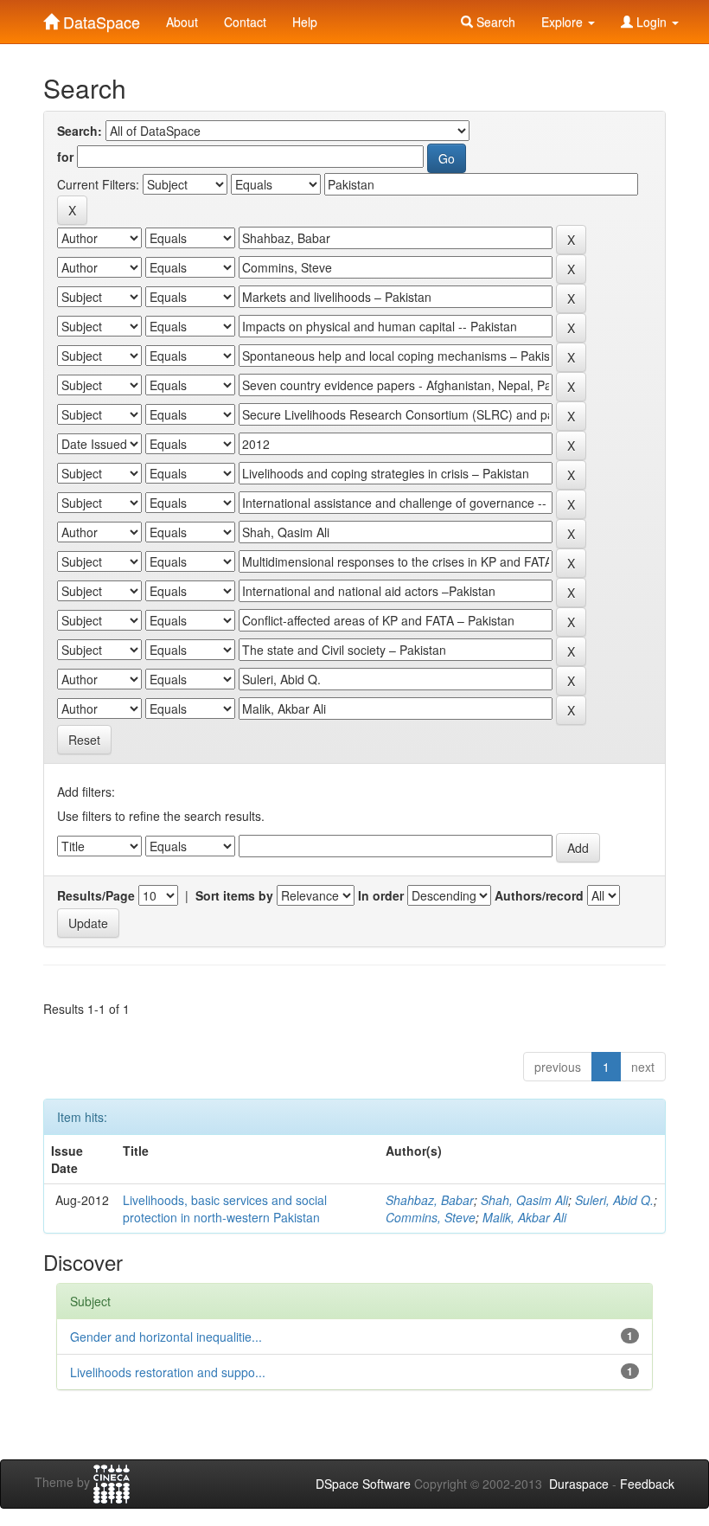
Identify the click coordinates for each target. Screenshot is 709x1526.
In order (381, 895)
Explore (563, 21)
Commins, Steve (431, 1217)
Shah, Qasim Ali (524, 1200)
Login (651, 21)
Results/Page (96, 895)
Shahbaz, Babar (430, 1200)
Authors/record (539, 895)
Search (494, 21)
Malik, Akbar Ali (524, 1217)
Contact (245, 21)
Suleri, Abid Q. (614, 1200)
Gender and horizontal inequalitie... (166, 1336)
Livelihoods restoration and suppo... (167, 1372)
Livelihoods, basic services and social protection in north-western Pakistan (225, 1208)
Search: (79, 130)
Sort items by (234, 895)
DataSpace (99, 18)
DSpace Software (363, 1483)
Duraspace (579, 1483)
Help (304, 21)
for (65, 156)
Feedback (647, 1483)
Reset (84, 739)
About (182, 21)
